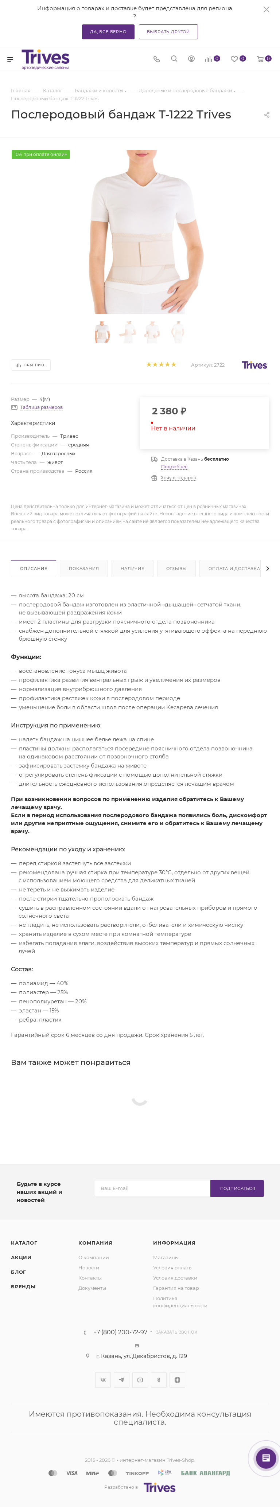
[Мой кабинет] (191, 59)
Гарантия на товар (176, 1288)
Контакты (90, 1278)
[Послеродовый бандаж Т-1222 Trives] (140, 232)
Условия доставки (175, 1278)
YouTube (140, 1380)
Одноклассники (159, 1380)
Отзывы (176, 568)
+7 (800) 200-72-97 (120, 1332)
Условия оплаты (172, 1267)
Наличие (132, 568)
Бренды (23, 1286)
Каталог (24, 1243)
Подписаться (238, 1188)
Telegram (121, 1380)
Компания (95, 1243)
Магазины (166, 1257)
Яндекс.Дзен (177, 1380)
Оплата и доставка (234, 568)
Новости (88, 1267)
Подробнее (174, 466)
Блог (18, 1272)
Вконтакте (103, 1380)
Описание (33, 568)
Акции (21, 1257)
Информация (174, 1243)
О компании (93, 1257)
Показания (84, 568)
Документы (92, 1288)
